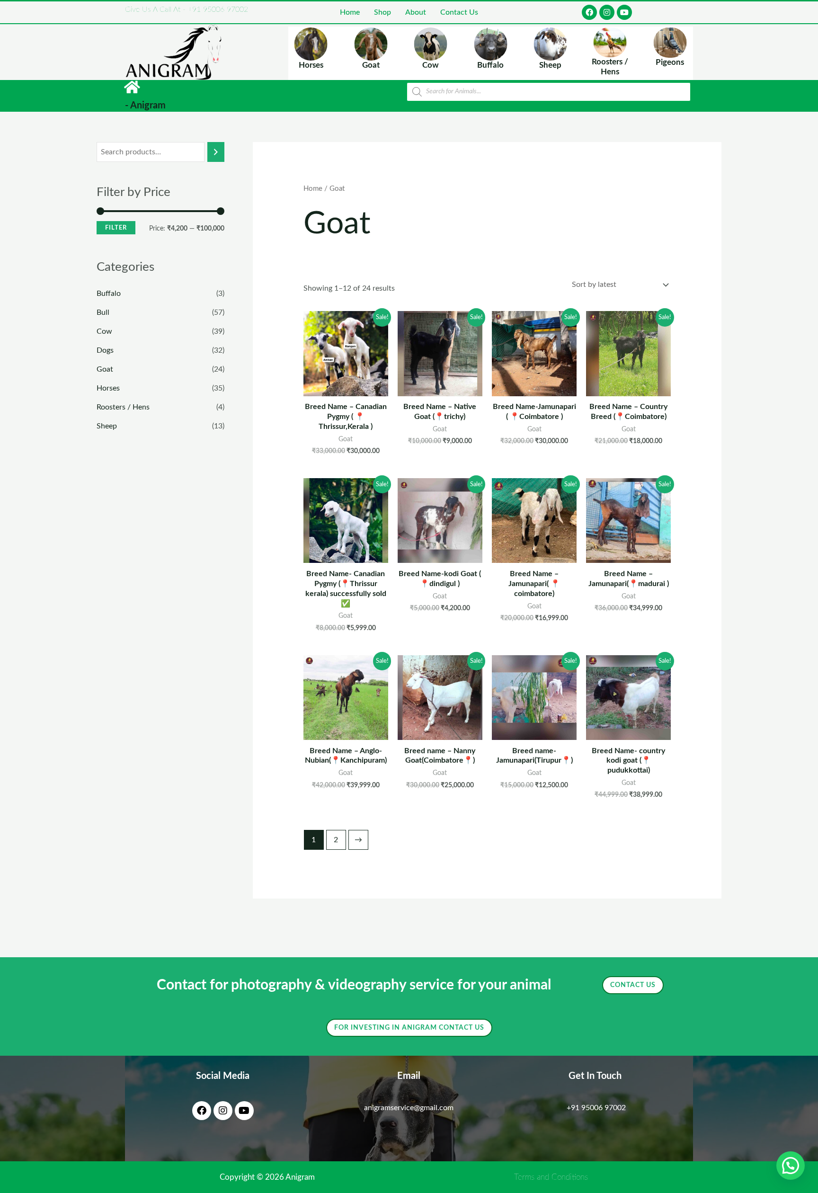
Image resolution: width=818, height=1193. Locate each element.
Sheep (107, 426)
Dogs (105, 350)
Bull (103, 312)
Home (350, 12)
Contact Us (459, 12)
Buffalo (109, 293)
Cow (104, 331)
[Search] (215, 152)
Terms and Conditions (551, 1177)
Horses (108, 388)
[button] (790, 1165)
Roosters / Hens (123, 407)
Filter (116, 228)
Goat (105, 369)
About (415, 12)
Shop (382, 12)
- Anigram (145, 105)
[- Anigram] (132, 87)
